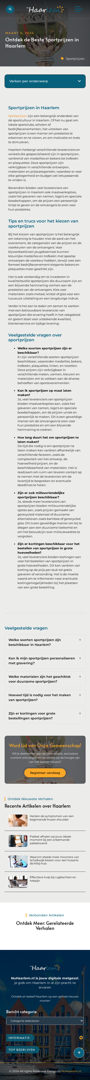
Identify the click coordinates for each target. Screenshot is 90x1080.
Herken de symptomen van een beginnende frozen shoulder (52, 817)
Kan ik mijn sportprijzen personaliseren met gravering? (45, 660)
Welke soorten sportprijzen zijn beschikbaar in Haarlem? (45, 642)
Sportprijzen (75, 58)
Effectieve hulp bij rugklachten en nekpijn (53, 878)
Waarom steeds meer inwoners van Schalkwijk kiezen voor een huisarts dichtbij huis (54, 860)
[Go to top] (79, 1053)
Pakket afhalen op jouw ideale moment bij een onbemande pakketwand (50, 840)
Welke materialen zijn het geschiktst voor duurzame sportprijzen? (45, 679)
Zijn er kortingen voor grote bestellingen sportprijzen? (45, 715)
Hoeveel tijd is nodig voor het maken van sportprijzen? (45, 697)
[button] (10, 9)
